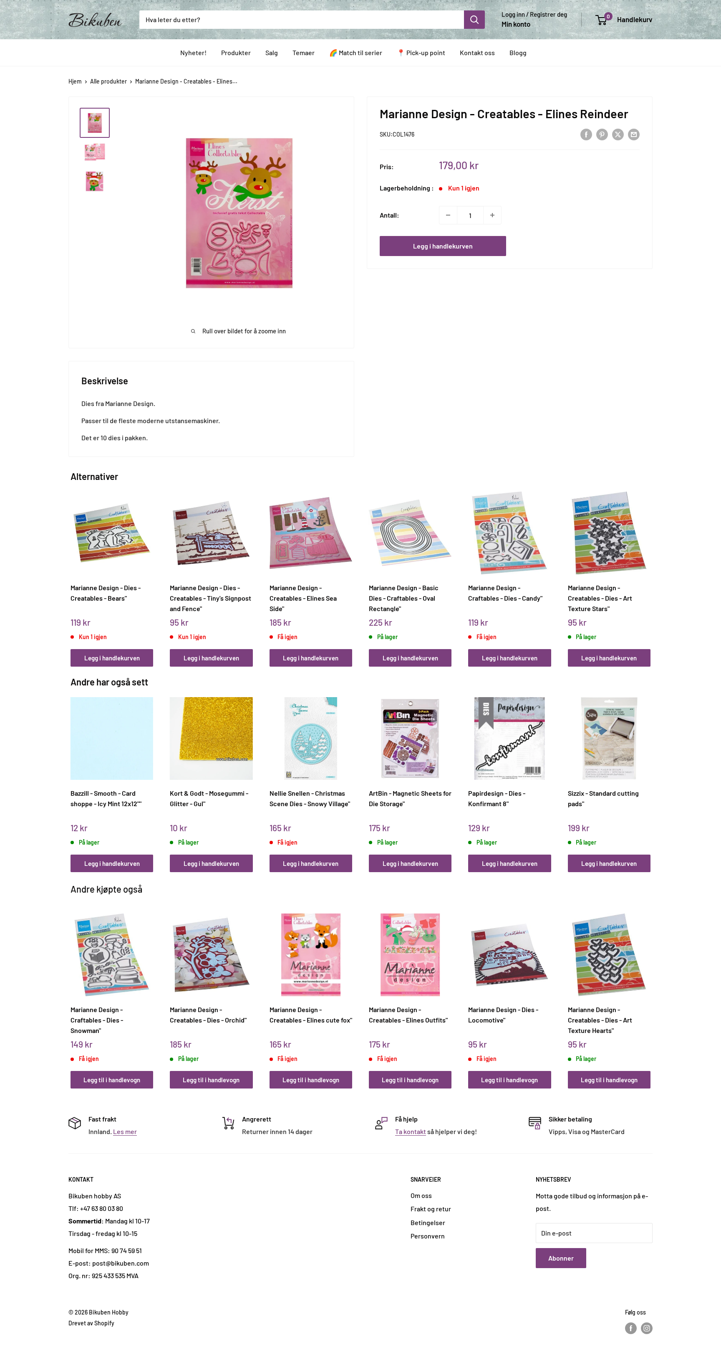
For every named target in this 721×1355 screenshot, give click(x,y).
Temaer (303, 52)
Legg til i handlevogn (111, 1079)
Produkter (236, 52)
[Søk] (474, 19)
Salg (271, 52)
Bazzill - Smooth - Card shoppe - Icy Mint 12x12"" (106, 798)
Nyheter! (193, 52)
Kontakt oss (477, 52)
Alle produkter (108, 81)
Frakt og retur (431, 1209)
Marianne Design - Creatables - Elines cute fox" (311, 1014)
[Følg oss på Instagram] (647, 1328)
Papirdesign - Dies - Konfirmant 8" (496, 798)
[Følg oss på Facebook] (631, 1328)
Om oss (421, 1195)
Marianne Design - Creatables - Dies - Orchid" (208, 1014)
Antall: (389, 215)
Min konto (516, 24)
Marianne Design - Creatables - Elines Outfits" (408, 1014)
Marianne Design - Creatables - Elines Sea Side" (303, 598)
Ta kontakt (410, 1131)
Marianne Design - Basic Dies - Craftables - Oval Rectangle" (404, 598)
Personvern (428, 1236)
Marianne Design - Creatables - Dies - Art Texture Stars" (600, 598)
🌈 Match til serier (355, 52)
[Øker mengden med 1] (492, 215)
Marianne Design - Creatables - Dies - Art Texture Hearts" (600, 1019)
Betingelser (428, 1222)
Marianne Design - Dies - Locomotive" (503, 1014)
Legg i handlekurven (443, 246)
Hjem (75, 81)
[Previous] (73, 570)
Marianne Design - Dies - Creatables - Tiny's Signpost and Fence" (210, 598)
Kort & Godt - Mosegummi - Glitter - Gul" (209, 798)
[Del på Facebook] (586, 133)
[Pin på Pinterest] (602, 133)
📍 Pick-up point (421, 52)
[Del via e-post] (634, 133)
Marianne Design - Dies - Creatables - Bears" (106, 593)
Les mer (125, 1131)
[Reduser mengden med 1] (448, 215)
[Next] (648, 570)
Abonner (561, 1258)
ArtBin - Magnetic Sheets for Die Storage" (410, 798)
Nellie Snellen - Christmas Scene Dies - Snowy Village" (310, 798)
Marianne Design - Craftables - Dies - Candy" (505, 593)
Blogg (518, 52)
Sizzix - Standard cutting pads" (603, 798)
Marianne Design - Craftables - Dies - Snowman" (97, 1019)
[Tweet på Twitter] (618, 133)
